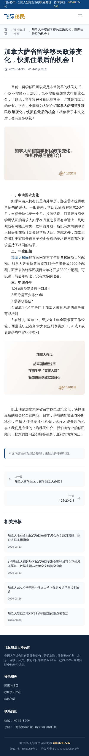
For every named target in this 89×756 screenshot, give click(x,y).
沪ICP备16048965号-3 (23, 749)
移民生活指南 (19, 31)
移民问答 (10, 699)
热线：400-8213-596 (17, 720)
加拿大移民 (20, 257)
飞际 (14, 16)
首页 (5, 31)
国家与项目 (11, 685)
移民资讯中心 (12, 692)
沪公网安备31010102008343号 (60, 749)
